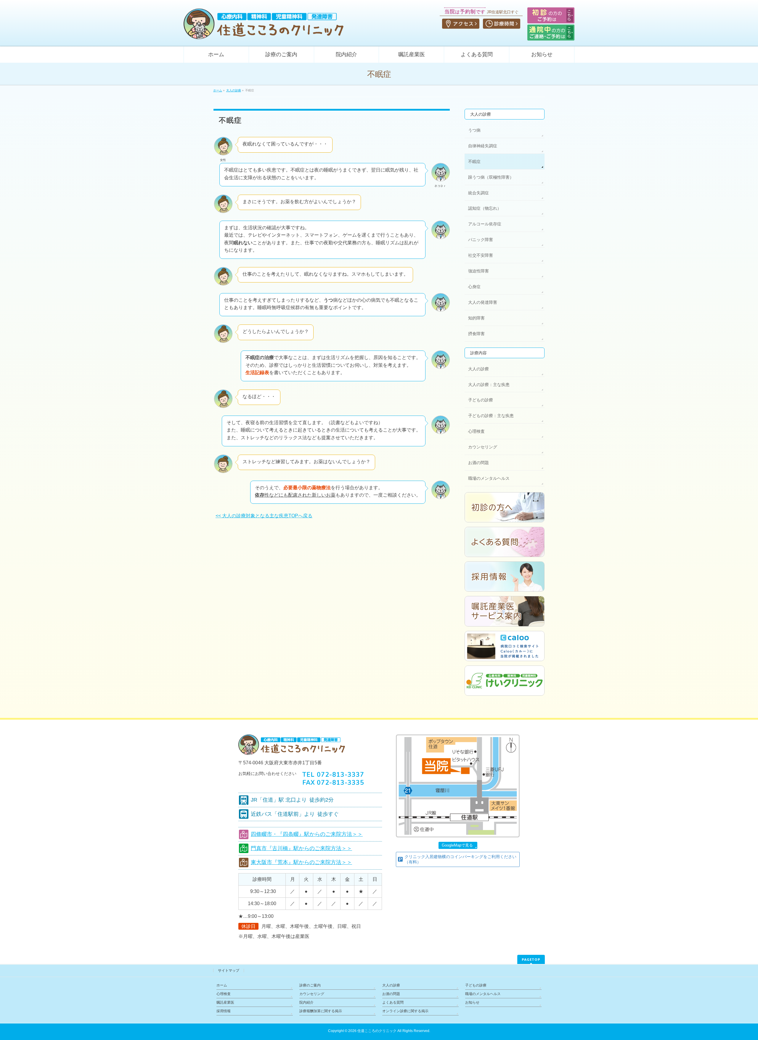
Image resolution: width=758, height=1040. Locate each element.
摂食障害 (476, 333)
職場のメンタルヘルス (489, 478)
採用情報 (223, 1011)
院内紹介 (306, 1002)
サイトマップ (228, 970)
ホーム (221, 985)
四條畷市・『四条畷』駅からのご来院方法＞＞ (307, 834)
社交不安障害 (480, 255)
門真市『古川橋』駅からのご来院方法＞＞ (301, 848)
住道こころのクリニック (376, 1031)
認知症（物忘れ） (484, 208)
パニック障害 (480, 239)
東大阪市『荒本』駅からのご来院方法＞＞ (301, 862)
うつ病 (474, 130)
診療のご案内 (310, 985)
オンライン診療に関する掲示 (405, 1011)
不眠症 (474, 161)
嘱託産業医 (225, 1002)
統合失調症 (478, 192)
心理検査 (476, 431)
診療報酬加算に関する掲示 (320, 1011)
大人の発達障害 (482, 302)
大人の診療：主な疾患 (489, 384)
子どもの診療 (480, 400)
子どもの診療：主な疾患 (491, 415)
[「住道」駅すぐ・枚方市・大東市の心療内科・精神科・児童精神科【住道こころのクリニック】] (263, 33)
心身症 (474, 286)
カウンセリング (482, 447)
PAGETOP (531, 959)
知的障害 (476, 318)
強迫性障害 (478, 271)
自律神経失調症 (482, 145)
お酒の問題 (478, 462)
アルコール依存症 (484, 224)
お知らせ (472, 1002)
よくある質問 (393, 1002)
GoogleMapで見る (457, 845)
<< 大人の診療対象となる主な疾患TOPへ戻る (264, 515)
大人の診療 (480, 114)
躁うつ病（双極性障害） (491, 177)
